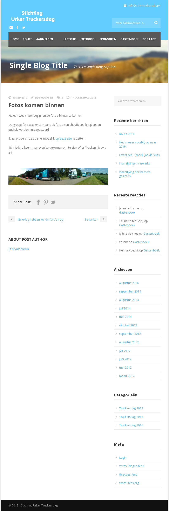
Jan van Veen (44, 97)
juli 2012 (124, 350)
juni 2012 (125, 359)
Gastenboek (129, 39)
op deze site (63, 138)
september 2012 (130, 334)
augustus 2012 (129, 342)
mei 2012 (125, 367)
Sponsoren (108, 39)
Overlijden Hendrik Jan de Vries (139, 155)
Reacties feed (128, 474)
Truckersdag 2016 (131, 425)
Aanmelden (44, 39)
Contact (149, 39)
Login (123, 457)
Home (15, 39)
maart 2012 (127, 376)
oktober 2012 (128, 325)
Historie (70, 39)
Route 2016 (127, 134)
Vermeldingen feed (131, 466)
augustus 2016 (129, 283)
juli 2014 (124, 308)
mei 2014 (125, 317)
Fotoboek (87, 39)
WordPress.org (129, 483)
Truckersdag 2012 (83, 97)
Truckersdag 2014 (131, 417)
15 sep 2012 (20, 97)
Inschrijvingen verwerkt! (134, 163)
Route (27, 39)
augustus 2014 (129, 300)
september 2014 (130, 291)
